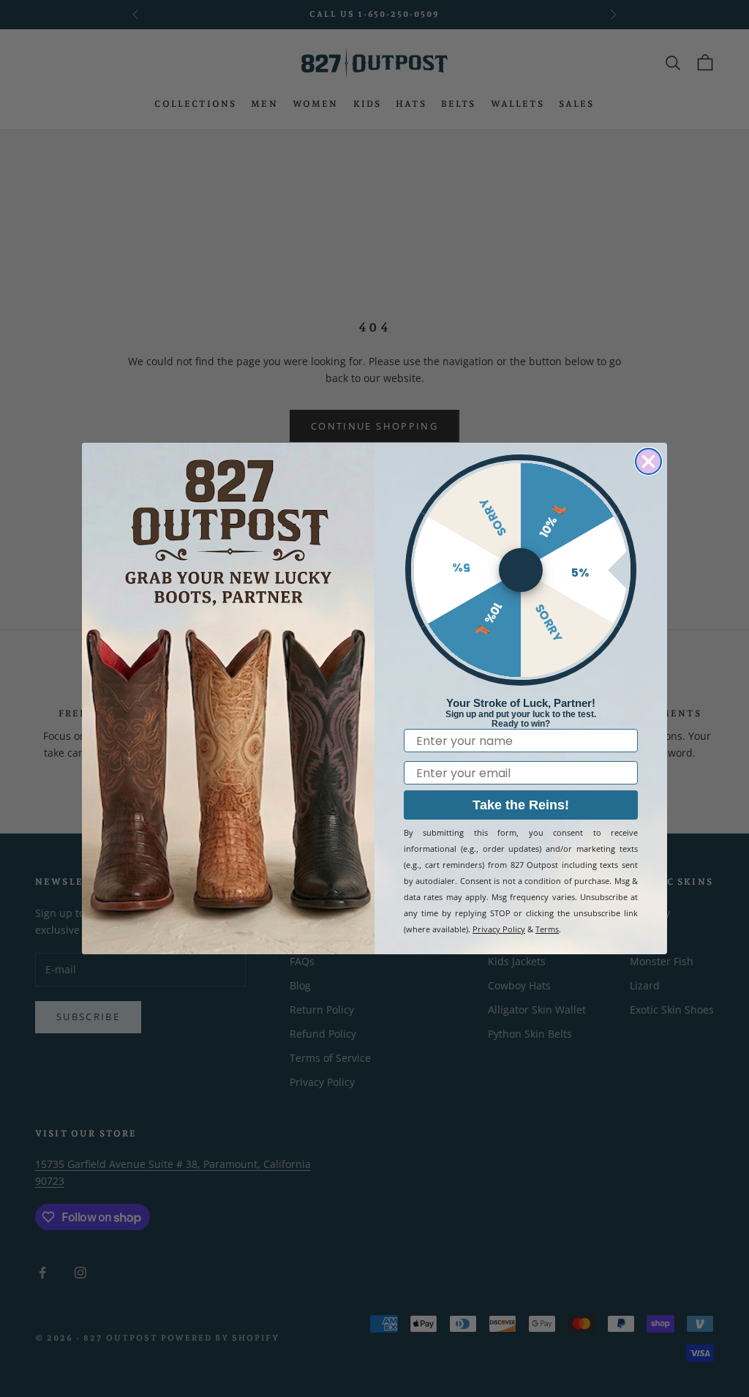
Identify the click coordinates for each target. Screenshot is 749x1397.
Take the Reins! (521, 805)
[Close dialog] (648, 461)
